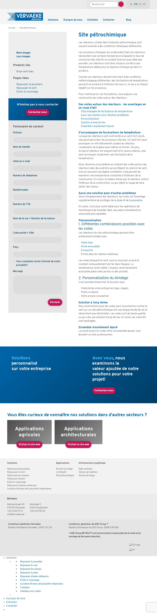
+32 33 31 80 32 (37, 511)
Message (18, 271)
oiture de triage (87, 475)
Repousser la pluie (16, 478)
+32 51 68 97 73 (15, 511)
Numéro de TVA (22, 204)
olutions (13, 463)
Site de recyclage (64, 469)
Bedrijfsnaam (20, 190)
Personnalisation (90, 118)
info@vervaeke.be (16, 514)
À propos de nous (72, 20)
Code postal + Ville (23, 232)
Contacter (108, 20)
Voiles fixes (87, 242)
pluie (120, 200)
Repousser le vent (26, 88)
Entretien (92, 20)
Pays (16, 247)
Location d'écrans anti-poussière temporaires (29, 488)
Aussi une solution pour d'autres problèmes (105, 115)
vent (144, 168)
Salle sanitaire (85, 469)
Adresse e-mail (21, 161)
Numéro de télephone (25, 175)
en (144, 4)
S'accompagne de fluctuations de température (106, 111)
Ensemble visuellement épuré (97, 126)
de (140, 4)
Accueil (11, 28)
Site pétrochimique (65, 475)
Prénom (17, 132)
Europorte (87, 250)
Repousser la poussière (29, 84)
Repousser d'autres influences (22, 485)
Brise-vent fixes (25, 71)
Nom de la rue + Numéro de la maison (34, 218)
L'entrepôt (61, 472)
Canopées (25, 587)
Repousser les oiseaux (18, 475)
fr (135, 4)
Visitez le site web (29, 444)
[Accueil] (25, 17)
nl (131, 4)
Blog (128, 20)
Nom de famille (21, 147)
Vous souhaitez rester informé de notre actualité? (38, 263)
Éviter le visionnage (27, 91)
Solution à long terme (93, 122)
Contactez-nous (37, 112)
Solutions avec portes (30, 591)
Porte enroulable (90, 246)
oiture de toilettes (89, 472)
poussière (137, 200)
